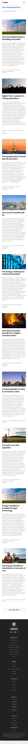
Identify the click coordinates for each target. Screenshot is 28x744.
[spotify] (15, 632)
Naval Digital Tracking (14, 649)
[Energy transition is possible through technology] (14, 495)
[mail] (17, 632)
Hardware (14, 671)
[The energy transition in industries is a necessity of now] (14, 555)
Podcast (14, 704)
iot (14, 205)
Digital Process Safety (14, 651)
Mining (21, 88)
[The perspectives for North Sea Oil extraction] (14, 146)
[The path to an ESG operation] (14, 435)
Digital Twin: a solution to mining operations (14, 83)
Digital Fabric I (12, 645)
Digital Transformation (17, 29)
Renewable (14, 30)
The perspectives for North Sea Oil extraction (14, 143)
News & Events (14, 722)
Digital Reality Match (14, 654)
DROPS (14, 656)
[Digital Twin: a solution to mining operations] (14, 85)
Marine (14, 685)
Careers (14, 729)
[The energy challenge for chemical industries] (14, 261)
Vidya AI (14, 664)
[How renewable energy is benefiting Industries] (14, 26)
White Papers (14, 701)
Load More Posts (14, 610)
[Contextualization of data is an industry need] (14, 379)
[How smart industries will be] (14, 202)
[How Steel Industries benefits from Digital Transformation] (14, 320)
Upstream (14, 681)
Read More (4, 72)
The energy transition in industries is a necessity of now (14, 553)
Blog (14, 699)
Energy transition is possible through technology (14, 492)
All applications (14, 642)
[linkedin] (12, 632)
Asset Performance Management (14, 669)
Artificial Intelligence (9, 203)
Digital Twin (17, 88)
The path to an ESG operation (14, 432)
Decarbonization (8, 29)
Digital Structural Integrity (14, 647)
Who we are (14, 718)
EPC (14, 683)
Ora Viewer (14, 673)
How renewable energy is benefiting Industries (14, 23)
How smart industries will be (14, 200)
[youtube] (10, 632)
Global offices (14, 725)
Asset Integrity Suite (14, 640)
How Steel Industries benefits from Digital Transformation (14, 318)
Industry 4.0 (14, 438)
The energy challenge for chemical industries (14, 259)
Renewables (14, 690)
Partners (14, 720)
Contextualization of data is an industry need (14, 376)
